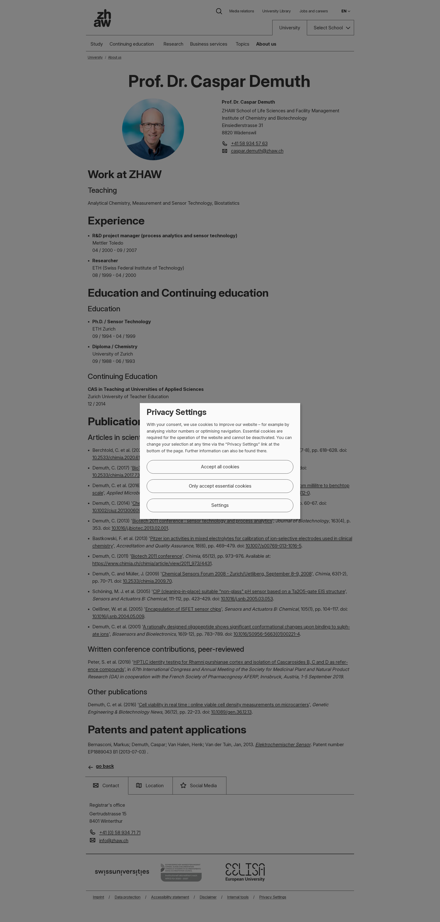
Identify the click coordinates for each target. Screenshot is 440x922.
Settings (220, 505)
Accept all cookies (220, 466)
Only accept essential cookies (220, 486)
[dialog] (220, 461)
